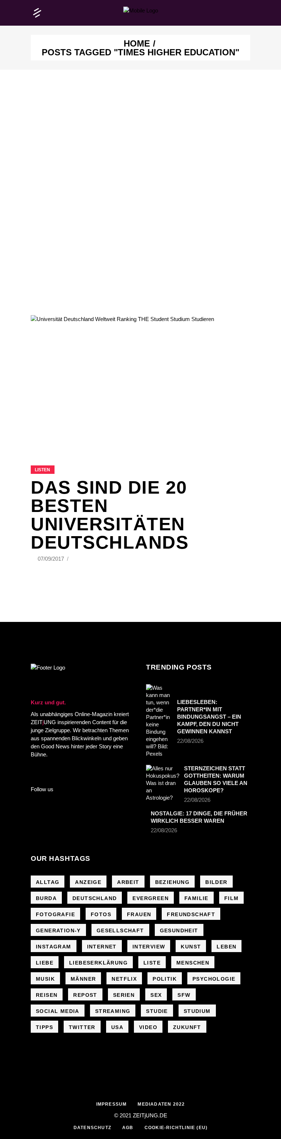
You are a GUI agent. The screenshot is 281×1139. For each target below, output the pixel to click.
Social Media (57, 1011)
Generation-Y (58, 930)
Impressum (111, 1104)
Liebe (44, 963)
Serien (124, 995)
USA (117, 1027)
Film (231, 898)
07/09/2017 (51, 559)
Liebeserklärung (98, 963)
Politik (165, 979)
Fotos (101, 914)
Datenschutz (92, 1127)
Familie (196, 898)
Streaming (113, 1011)
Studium (197, 1011)
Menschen (192, 963)
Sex (156, 995)
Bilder (216, 882)
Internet (102, 947)
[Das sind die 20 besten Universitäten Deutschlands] (140, 381)
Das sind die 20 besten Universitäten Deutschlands (109, 515)
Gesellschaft (120, 930)
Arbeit (128, 882)
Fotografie (55, 914)
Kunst (191, 947)
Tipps (44, 1027)
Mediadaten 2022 (161, 1104)
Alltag (47, 882)
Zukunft (187, 1027)
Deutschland (94, 898)
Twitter (82, 1027)
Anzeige (88, 882)
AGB (128, 1127)
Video (148, 1027)
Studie (157, 1011)
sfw (183, 995)
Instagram (53, 947)
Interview (148, 947)
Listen (42, 469)
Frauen (139, 914)
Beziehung (172, 882)
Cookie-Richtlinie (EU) (176, 1127)
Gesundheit (179, 930)
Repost (85, 995)
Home (137, 44)
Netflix (124, 979)
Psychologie (213, 979)
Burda (46, 898)
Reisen (46, 995)
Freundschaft (191, 914)
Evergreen (150, 898)
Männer (83, 979)
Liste (152, 963)
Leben (226, 947)
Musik (45, 979)
